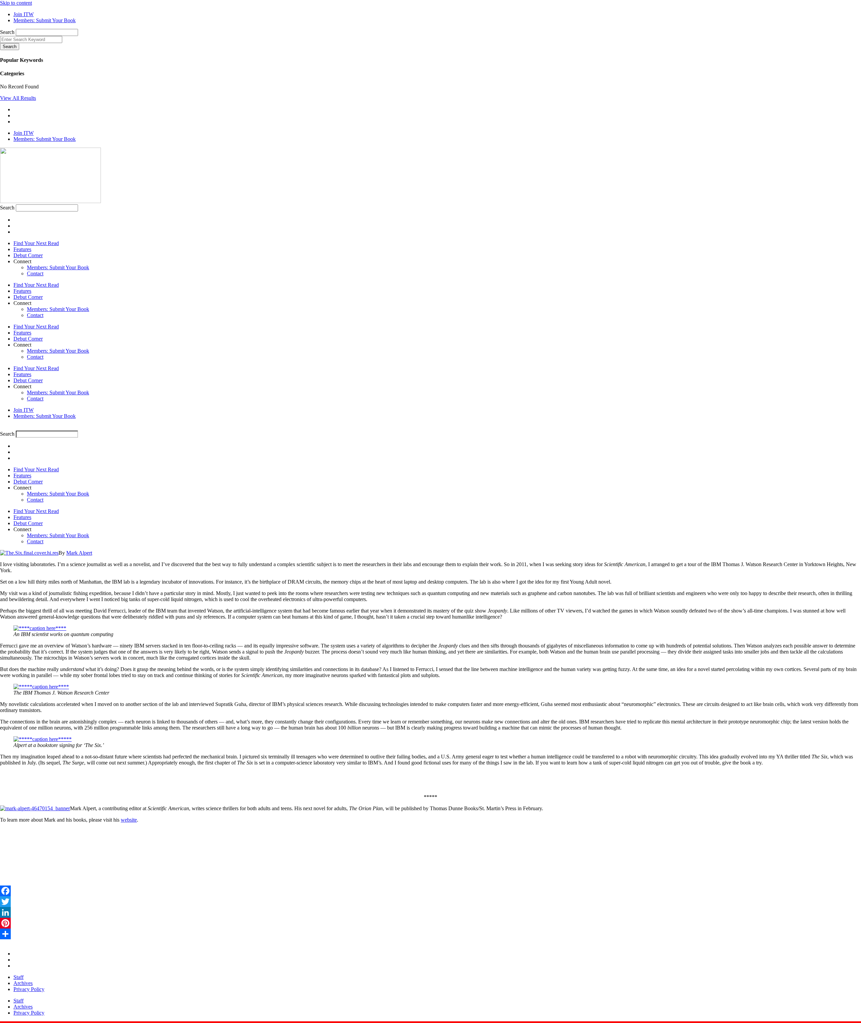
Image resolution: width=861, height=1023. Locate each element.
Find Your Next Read (36, 243)
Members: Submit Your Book (58, 267)
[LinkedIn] (430, 912)
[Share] (430, 934)
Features (22, 249)
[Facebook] (430, 891)
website (129, 820)
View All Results (18, 98)
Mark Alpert (79, 553)
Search (7, 32)
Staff (18, 977)
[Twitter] (430, 901)
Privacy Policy (28, 989)
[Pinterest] (430, 923)
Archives (23, 983)
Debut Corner (28, 255)
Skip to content (16, 3)
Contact (35, 273)
